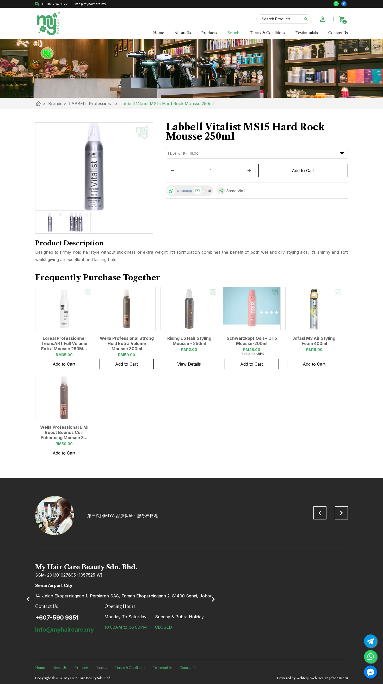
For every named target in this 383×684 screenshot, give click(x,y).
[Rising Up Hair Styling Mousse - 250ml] (189, 308)
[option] (191, 515)
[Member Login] (323, 19)
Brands (233, 33)
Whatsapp (183, 191)
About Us (183, 33)
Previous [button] (319, 512)
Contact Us (338, 33)
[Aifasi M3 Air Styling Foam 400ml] (314, 308)
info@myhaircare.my (64, 629)
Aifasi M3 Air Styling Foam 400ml (314, 341)
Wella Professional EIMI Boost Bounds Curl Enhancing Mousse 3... (64, 432)
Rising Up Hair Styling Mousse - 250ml (189, 341)
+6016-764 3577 (54, 4)
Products (209, 33)
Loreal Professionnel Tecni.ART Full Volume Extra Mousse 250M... (64, 343)
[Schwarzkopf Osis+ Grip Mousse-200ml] (251, 308)
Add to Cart (303, 170)
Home (158, 33)
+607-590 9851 (57, 617)
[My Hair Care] (344, 3)
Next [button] (341, 512)
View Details (189, 364)
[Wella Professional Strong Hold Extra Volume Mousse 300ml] (126, 308)
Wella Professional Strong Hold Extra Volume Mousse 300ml (127, 343)
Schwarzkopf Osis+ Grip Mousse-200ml (252, 341)
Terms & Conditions (267, 33)
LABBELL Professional (93, 103)
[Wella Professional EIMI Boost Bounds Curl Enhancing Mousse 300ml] (64, 397)
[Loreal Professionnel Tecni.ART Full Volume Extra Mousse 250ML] (64, 308)
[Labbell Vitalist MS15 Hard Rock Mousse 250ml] (94, 167)
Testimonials (306, 33)
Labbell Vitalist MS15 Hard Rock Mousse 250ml (167, 103)
